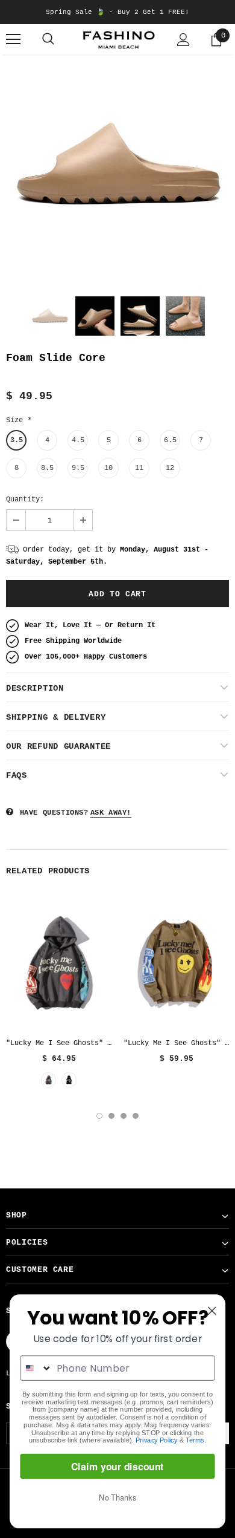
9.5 (78, 468)
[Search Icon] (48, 39)
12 (170, 468)
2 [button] (111, 1116)
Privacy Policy (156, 1440)
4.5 (78, 440)
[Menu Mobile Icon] (13, 39)
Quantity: (25, 499)
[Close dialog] (212, 1311)
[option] (117, 166)
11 (139, 468)
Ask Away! (110, 813)
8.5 (47, 468)
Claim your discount (117, 1466)
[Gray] (48, 1080)
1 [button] (99, 1116)
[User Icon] (183, 39)
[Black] (69, 1080)
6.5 (170, 440)
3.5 (16, 440)
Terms (195, 1440)
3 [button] (124, 1116)
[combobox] (36, 1368)
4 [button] (136, 1116)
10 (108, 468)
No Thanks (117, 1497)
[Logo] (117, 39)
